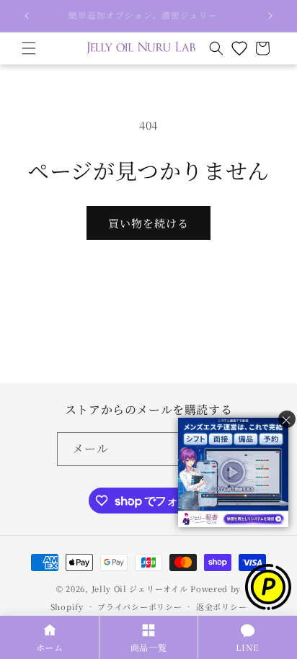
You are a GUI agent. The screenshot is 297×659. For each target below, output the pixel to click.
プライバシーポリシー (139, 606)
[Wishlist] (239, 48)
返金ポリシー (221, 606)
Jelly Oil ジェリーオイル (140, 588)
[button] (29, 48)
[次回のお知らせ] (270, 16)
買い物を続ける (148, 222)
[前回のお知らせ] (27, 16)
